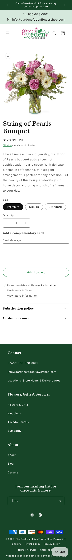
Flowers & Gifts (18, 404)
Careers (13, 472)
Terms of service (27, 549)
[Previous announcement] (7, 5)
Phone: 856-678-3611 (23, 363)
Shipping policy (49, 549)
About (12, 455)
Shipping (7, 145)
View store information (22, 295)
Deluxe (34, 206)
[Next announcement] (65, 5)
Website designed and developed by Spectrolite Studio (36, 555)
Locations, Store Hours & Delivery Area (34, 380)
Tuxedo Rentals (18, 422)
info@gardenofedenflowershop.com (32, 371)
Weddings (14, 413)
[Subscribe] (60, 500)
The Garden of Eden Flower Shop (34, 539)
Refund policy (32, 543)
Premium (13, 206)
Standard (55, 206)
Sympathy (15, 430)
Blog (11, 463)
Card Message (12, 240)
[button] (7, 33)
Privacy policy (52, 543)
